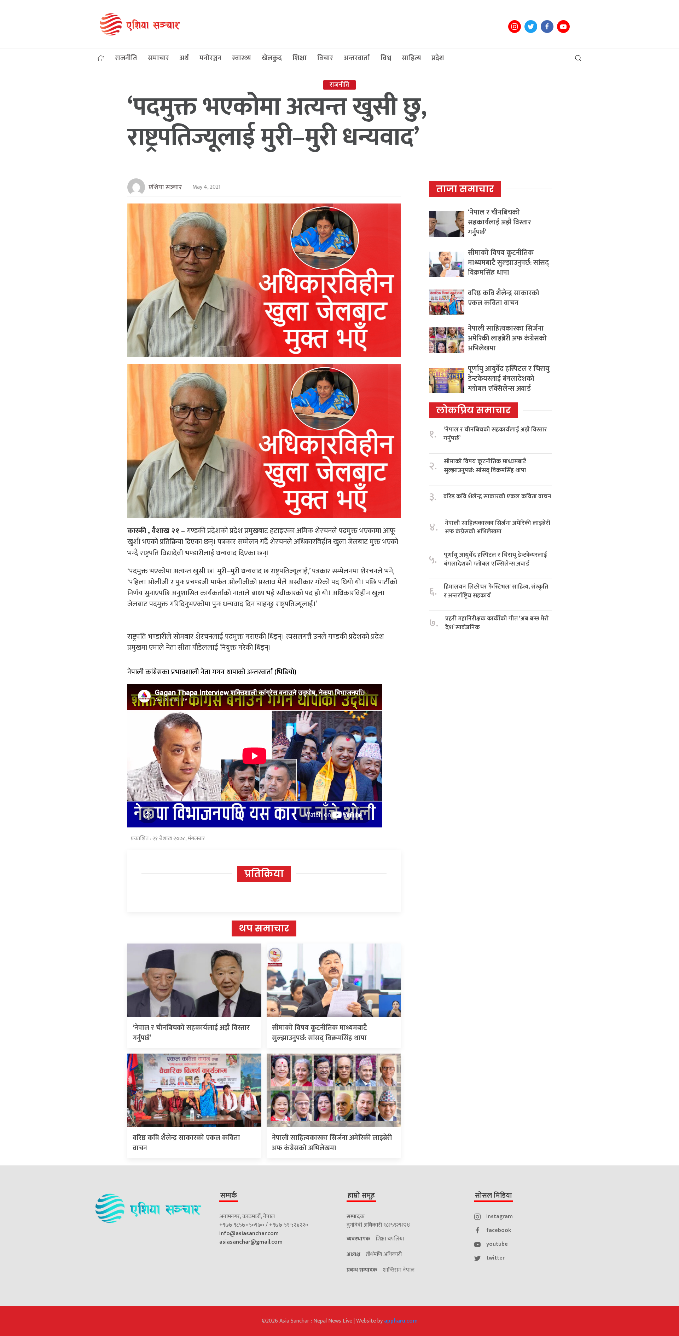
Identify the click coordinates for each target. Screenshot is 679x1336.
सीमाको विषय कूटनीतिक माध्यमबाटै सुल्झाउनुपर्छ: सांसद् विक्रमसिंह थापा (319, 1033)
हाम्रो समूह (361, 1195)
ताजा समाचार (465, 189)
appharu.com (401, 1321)
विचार (325, 58)
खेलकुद (272, 58)
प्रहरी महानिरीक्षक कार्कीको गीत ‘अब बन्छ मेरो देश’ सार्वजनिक (497, 623)
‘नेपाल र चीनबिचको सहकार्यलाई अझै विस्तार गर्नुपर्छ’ (191, 1033)
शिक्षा (299, 58)
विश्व (386, 58)
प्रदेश (437, 58)
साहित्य (411, 58)
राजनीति (126, 58)
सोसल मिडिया (493, 1195)
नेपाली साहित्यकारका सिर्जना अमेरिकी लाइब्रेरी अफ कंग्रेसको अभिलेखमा (332, 1143)
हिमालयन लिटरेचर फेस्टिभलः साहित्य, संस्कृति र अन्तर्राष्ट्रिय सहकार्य (496, 591)
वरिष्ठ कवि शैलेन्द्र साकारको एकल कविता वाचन (186, 1143)
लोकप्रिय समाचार (473, 410)
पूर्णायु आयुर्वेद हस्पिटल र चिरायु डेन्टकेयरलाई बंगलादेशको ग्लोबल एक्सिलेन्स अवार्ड (509, 379)
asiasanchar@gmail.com (251, 1242)
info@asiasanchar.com (249, 1233)
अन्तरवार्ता (357, 58)
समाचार (158, 58)
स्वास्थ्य (241, 58)
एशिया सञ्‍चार (165, 187)
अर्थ (184, 58)
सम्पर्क (228, 1195)
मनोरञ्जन (210, 58)
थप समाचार (264, 928)
